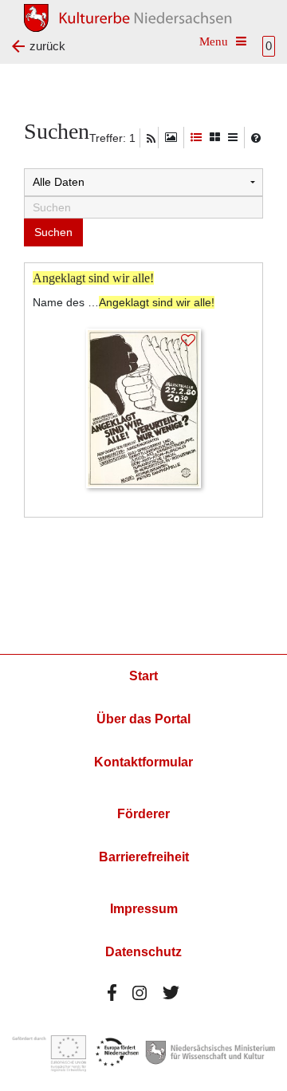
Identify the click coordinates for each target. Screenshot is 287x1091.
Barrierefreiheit (144, 857)
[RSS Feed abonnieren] (151, 139)
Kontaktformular (143, 762)
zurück (47, 46)
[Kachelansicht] (214, 137)
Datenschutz (143, 952)
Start (143, 676)
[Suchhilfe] (256, 138)
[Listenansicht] (233, 137)
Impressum (144, 909)
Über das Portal (143, 719)
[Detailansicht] (196, 137)
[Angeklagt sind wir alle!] (143, 407)
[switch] (171, 137)
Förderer (143, 814)
